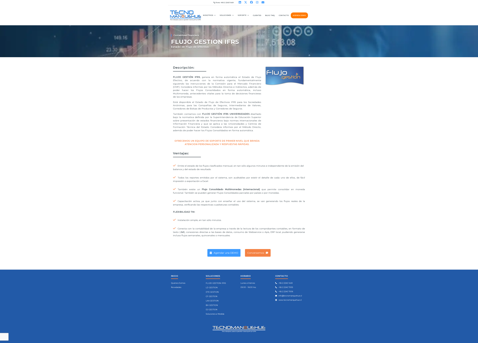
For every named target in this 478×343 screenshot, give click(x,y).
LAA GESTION (212, 301)
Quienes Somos (178, 283)
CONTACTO (284, 15)
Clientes (257, 15)
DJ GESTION (211, 309)
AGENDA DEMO (299, 15)
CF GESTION (211, 296)
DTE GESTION (212, 292)
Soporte (242, 15)
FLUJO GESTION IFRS (216, 283)
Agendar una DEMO (225, 252)
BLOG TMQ (270, 15)
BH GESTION (212, 305)
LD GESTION (212, 287)
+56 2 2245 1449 (227, 2)
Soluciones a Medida (215, 314)
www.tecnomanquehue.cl (290, 300)
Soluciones (225, 15)
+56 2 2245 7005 (285, 287)
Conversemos (256, 252)
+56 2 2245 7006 (285, 291)
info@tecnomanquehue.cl (290, 296)
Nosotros (208, 15)
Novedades (176, 287)
